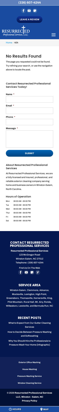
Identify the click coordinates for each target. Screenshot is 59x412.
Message (12, 128)
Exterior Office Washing (29, 362)
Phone (10, 117)
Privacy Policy (29, 401)
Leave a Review (29, 19)
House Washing (29, 369)
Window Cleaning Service (29, 383)
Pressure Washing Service (29, 376)
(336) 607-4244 (29, 2)
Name (10, 94)
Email (10, 105)
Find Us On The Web (29, 268)
